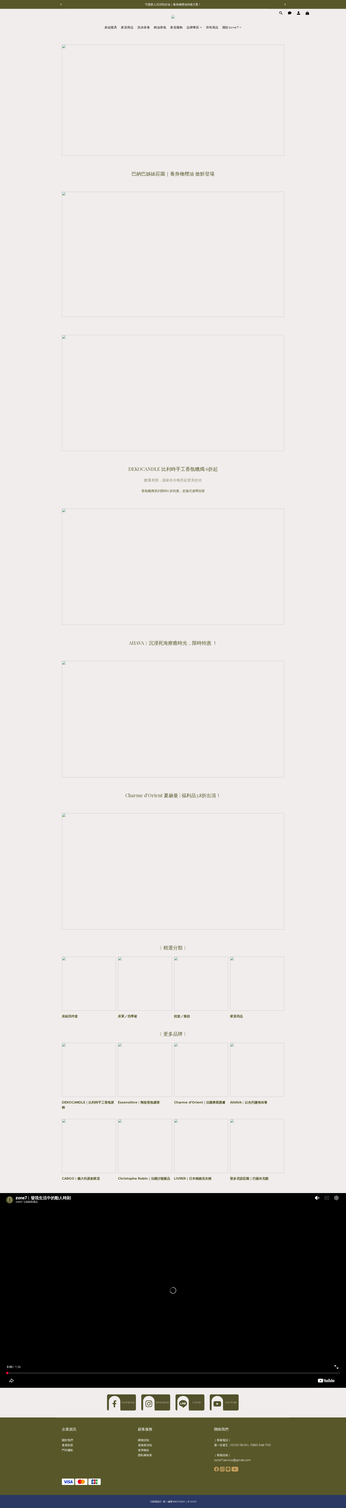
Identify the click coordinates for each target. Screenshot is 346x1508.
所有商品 (212, 27)
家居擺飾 (176, 27)
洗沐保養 (143, 27)
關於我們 (67, 1440)
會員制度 (67, 1445)
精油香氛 (160, 27)
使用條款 (143, 1450)
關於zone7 (230, 27)
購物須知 (143, 1440)
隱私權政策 (145, 1455)
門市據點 (67, 1450)
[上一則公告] (61, 4)
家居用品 (127, 27)
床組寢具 (111, 27)
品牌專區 (193, 27)
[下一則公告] (285, 4)
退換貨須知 (145, 1445)
